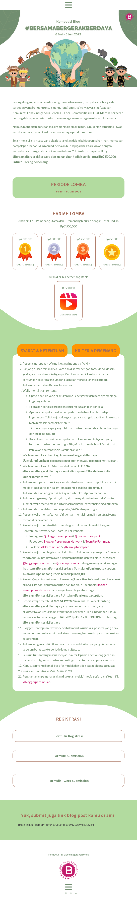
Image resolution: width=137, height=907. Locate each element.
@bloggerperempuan (58, 536)
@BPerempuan (50, 547)
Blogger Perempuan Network (63, 541)
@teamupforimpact (87, 536)
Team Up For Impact (98, 541)
